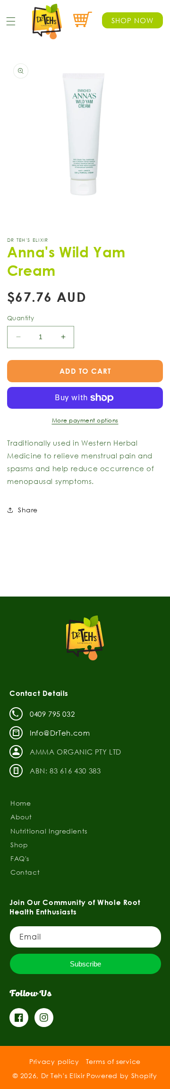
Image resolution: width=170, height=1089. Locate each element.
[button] (10, 21)
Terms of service (113, 1061)
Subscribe (85, 964)
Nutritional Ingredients (48, 831)
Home (20, 803)
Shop (19, 845)
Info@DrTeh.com (60, 733)
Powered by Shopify (121, 1075)
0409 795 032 (52, 714)
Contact (25, 872)
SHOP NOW (132, 20)
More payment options (85, 420)
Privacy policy (54, 1061)
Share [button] (28, 510)
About (21, 817)
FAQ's (19, 858)
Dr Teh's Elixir (63, 1075)
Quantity (20, 318)
